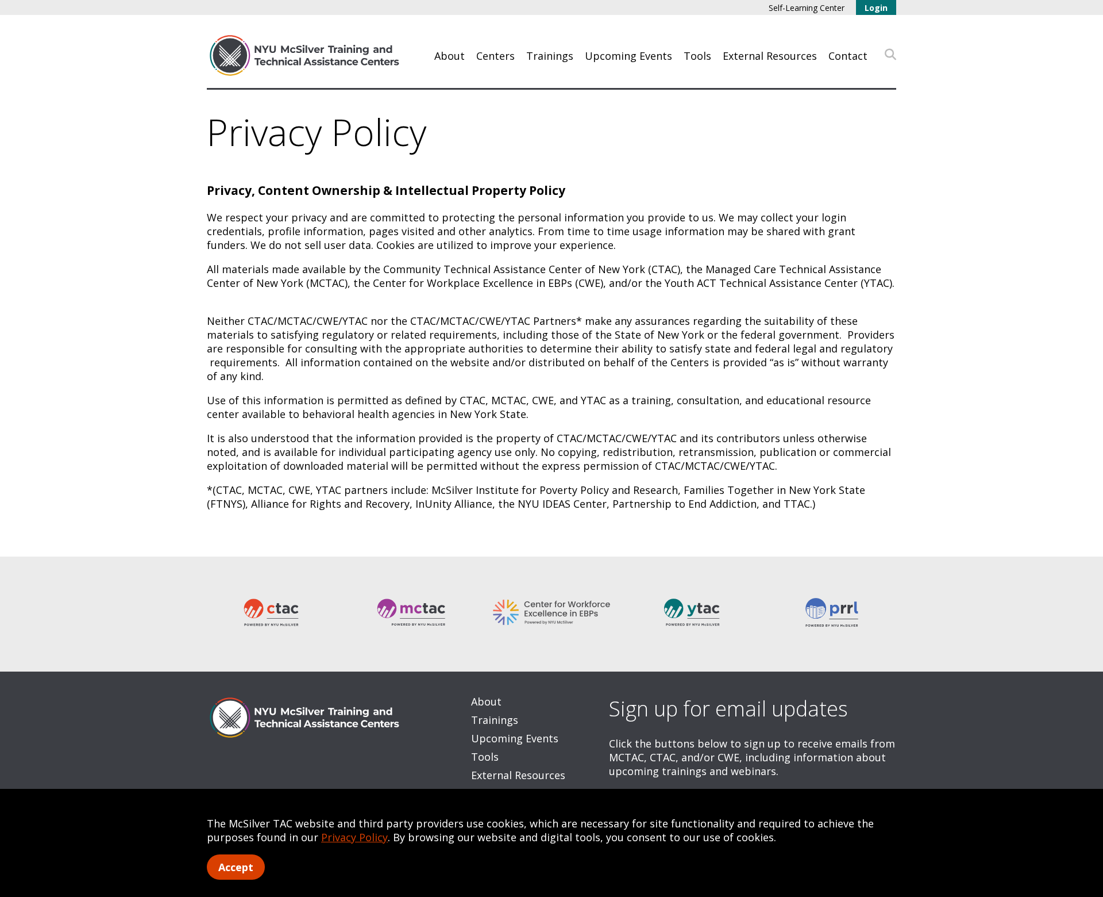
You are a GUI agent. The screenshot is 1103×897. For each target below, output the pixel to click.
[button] (890, 54)
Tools (697, 56)
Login (876, 7)
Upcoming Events (628, 56)
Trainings (549, 56)
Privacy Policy (354, 837)
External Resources (770, 56)
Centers (495, 56)
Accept (235, 867)
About (449, 56)
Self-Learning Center (806, 7)
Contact (847, 56)
